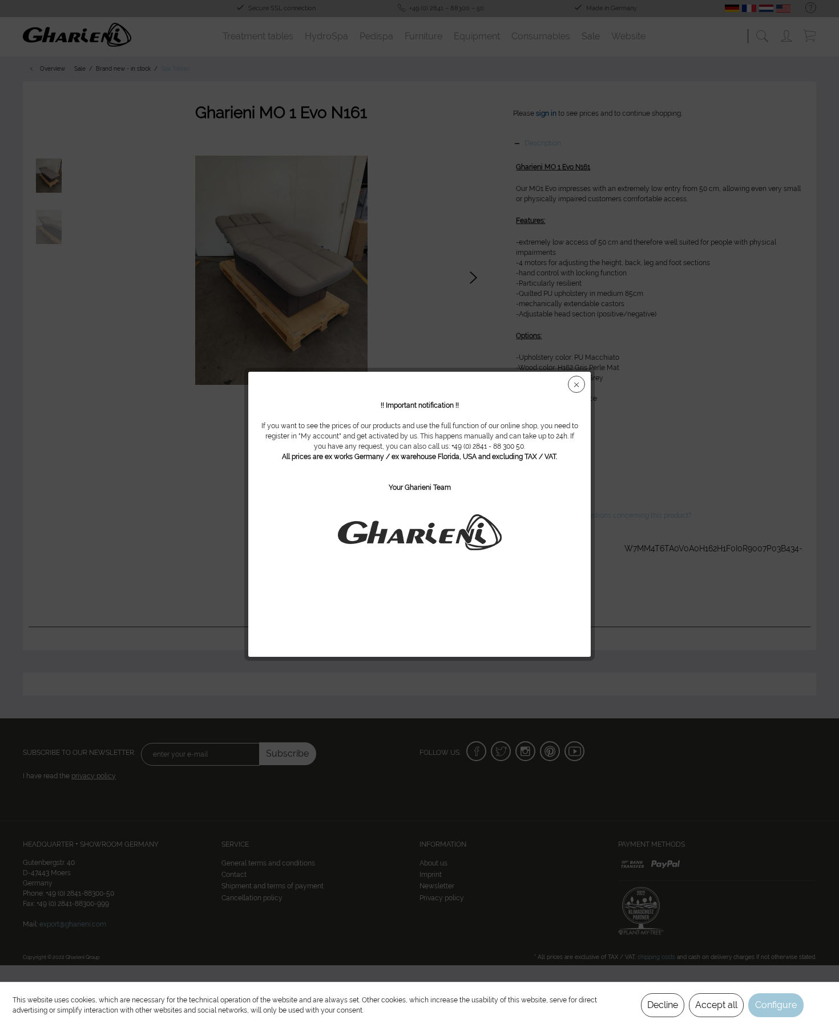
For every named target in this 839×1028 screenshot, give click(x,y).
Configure (776, 1004)
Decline (662, 1004)
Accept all (716, 1004)
